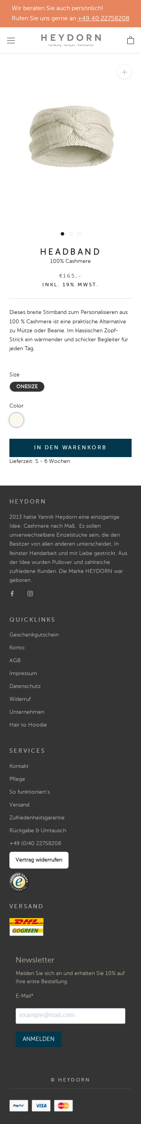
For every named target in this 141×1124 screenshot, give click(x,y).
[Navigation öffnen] (11, 40)
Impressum (23, 673)
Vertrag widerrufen (39, 860)
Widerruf (20, 699)
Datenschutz (25, 686)
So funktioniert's (29, 792)
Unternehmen (26, 712)
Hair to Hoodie (28, 725)
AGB (15, 660)
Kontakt (19, 766)
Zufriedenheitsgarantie (37, 818)
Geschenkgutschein (34, 635)
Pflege (17, 779)
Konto (17, 648)
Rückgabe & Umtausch (37, 830)
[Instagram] (30, 593)
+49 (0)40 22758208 (35, 843)
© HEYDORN (70, 1080)
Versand (19, 805)
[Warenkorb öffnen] (130, 40)
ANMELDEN (38, 1039)
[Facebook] (12, 593)
